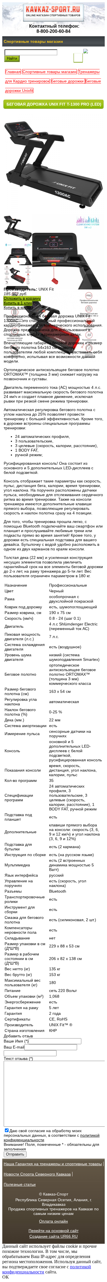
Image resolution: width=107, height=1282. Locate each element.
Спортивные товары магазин (33, 41)
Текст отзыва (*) (18, 1058)
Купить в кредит (18, 307)
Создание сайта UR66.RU (53, 1236)
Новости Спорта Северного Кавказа (37, 1174)
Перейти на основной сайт (53, 1230)
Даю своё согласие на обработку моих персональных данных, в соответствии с (52, 1135)
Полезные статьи (20, 1184)
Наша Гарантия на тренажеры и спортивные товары (53, 1164)
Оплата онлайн (53, 1221)
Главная (13, 71)
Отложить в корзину (22, 298)
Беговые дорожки (68, 81)
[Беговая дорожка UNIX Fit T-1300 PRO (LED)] (18, 240)
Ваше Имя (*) (16, 1041)
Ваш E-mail (14, 1047)
